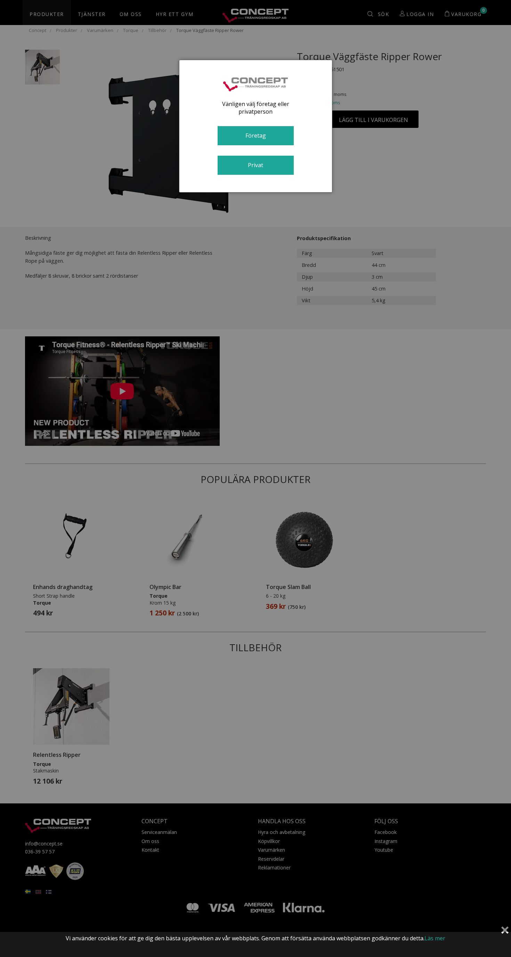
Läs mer (434, 938)
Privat (255, 165)
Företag (255, 135)
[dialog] (255, 126)
